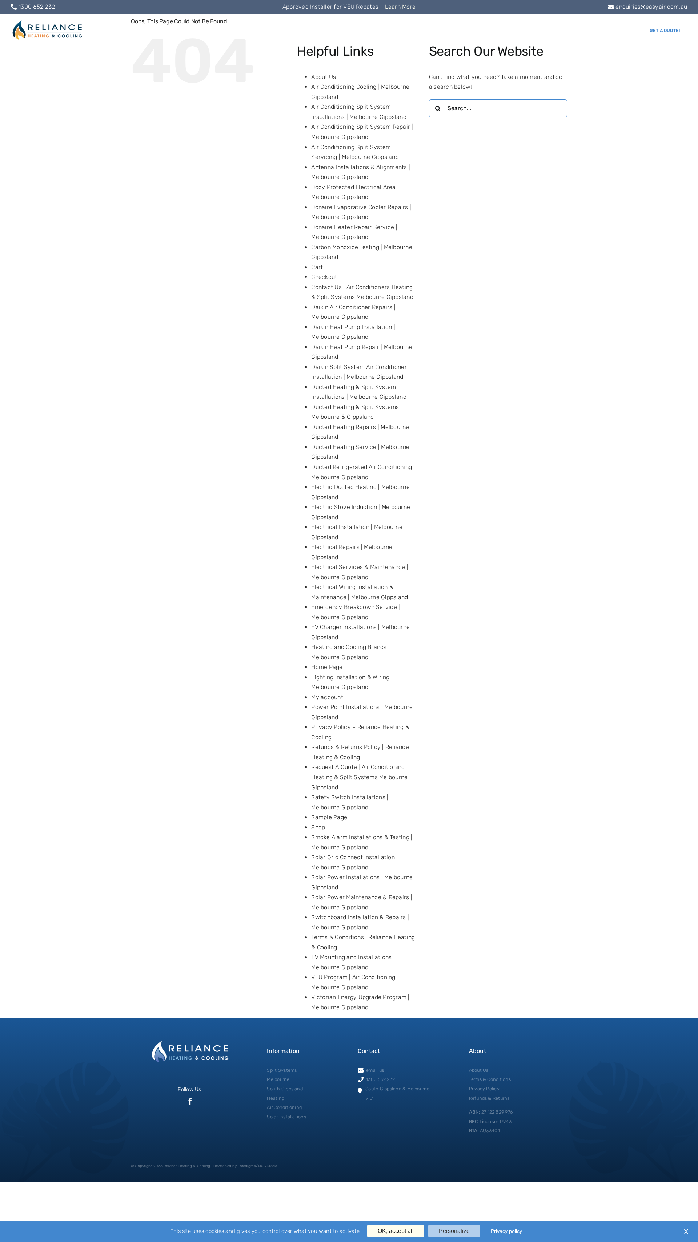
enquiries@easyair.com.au (651, 6)
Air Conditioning (284, 1107)
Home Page (326, 667)
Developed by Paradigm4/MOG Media (245, 1166)
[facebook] (190, 1101)
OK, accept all (396, 1231)
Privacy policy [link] (506, 1231)
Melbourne (278, 1079)
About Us (323, 76)
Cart (317, 267)
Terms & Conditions (490, 1079)
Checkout (324, 276)
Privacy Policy (484, 1088)
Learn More (400, 6)
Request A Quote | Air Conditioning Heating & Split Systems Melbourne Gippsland (359, 777)
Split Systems (282, 1070)
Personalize (454, 1231)
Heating (275, 1098)
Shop (318, 827)
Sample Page (329, 817)
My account (327, 697)
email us (375, 1070)
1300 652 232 (37, 6)
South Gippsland (285, 1088)
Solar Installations (286, 1116)
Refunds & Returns (489, 1098)
